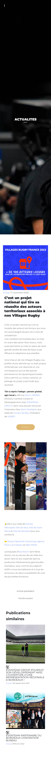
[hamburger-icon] (4, 5)
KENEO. (11, 416)
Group (6, 292)
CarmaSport (16, 545)
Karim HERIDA (32, 395)
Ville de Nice (22, 527)
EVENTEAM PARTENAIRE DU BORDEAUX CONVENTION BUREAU (23, 738)
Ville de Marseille (22, 531)
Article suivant (25, 598)
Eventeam (24, 552)
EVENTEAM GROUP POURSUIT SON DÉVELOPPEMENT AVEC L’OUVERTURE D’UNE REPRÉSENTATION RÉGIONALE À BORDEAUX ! (25, 674)
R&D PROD (31, 545)
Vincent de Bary (21, 413)
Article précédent (25, 591)
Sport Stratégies (29, 409)
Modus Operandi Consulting (21, 541)
